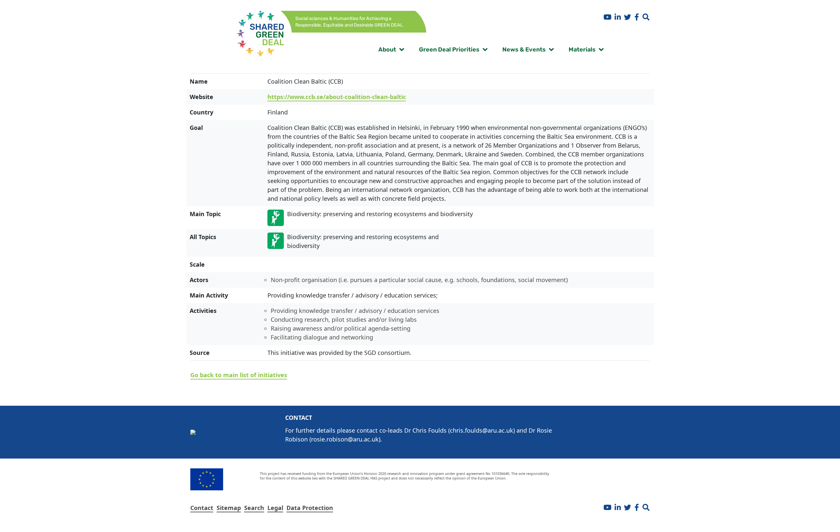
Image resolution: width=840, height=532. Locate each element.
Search (254, 508)
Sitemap (229, 508)
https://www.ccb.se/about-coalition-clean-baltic (336, 97)
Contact (201, 508)
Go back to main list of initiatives (238, 375)
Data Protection (309, 508)
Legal (275, 508)
